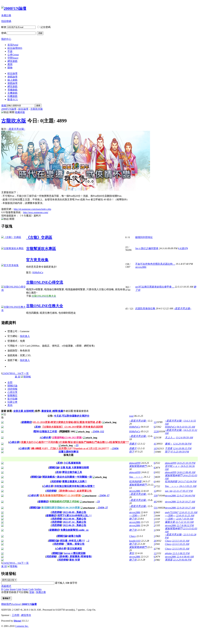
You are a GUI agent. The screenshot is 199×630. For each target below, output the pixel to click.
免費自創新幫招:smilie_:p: (74, 530)
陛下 (131, 451)
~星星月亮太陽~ (16, 129)
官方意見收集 (37, 260)
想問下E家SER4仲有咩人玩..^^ (74, 515)
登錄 (31, 592)
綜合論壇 (14, 48)
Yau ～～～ (136, 476)
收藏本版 (20, 112)
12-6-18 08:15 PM (182, 448)
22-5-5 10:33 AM (180, 540)
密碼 (3, 33)
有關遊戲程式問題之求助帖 (64, 501)
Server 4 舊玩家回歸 (75, 553)
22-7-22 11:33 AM (185, 522)
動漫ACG (12, 99)
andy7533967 (171, 512)
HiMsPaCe (37, 272)
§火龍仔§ (183, 248)
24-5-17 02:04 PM (187, 481)
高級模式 (6, 586)
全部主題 (18, 411)
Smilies (38, 589)
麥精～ (168, 443)
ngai (131, 416)
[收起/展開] (7, 112)
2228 (156, 431)
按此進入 (25, 336)
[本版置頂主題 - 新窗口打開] (2, 438)
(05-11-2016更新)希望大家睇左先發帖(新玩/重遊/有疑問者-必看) (67, 422)
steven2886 (140, 267)
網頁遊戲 (12, 61)
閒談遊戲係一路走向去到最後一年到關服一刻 (67, 476)
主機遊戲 (12, 93)
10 (13, 373)
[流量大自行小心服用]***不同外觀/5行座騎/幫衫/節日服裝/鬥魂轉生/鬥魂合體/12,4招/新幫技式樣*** (74, 442)
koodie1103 (135, 540)
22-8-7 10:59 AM (184, 518)
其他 (9, 405)
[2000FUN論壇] (13, 8)
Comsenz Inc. (22, 626)
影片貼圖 (12, 398)
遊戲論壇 (12, 76)
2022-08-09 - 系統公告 (74, 512)
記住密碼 (46, 27)
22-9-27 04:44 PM (186, 495)
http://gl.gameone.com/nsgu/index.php (32, 209)
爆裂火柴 (170, 522)
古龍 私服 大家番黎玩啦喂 (74, 467)
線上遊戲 (12, 80)
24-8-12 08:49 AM (186, 472)
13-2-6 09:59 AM (184, 437)
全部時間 (29, 411)
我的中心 (6, 39)
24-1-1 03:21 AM (187, 486)
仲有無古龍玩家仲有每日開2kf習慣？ (74, 486)
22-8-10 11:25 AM (185, 515)
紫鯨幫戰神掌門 (138, 466)
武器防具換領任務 (145, 308)
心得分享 (12, 392)
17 (108, 495)
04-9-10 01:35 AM (186, 426)
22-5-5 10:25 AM (180, 544)
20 (155, 540)
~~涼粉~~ (134, 515)
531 (155, 507)
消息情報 (12, 389)
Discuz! (17, 620)
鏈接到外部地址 (144, 237)
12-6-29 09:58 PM (182, 443)
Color (6, 589)
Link (18, 589)
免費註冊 (6, 15)
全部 (9, 382)
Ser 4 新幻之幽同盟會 (146, 248)
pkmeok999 (135, 463)
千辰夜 (168, 448)
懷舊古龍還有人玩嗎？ (74, 481)
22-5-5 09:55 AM (180, 548)
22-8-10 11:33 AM (188, 512)
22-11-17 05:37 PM (183, 491)
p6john (168, 553)
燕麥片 (133, 443)
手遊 (9, 51)
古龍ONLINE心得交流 (44, 282)
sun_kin (169, 491)
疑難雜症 (12, 395)
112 (102, 431)
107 (155, 448)
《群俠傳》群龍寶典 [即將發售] (74, 556)
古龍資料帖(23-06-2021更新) (67, 437)
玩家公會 (12, 402)
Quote (25, 589)
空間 (12, 58)
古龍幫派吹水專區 (41, 249)
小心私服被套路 (72, 463)
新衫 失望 (74, 559)
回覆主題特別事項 (69, 451)
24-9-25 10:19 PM (186, 463)
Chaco (132, 536)
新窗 (3, 411)
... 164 (18, 373)
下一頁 (25, 373)
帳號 (3, 27)
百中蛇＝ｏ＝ (172, 466)
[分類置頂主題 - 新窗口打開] (2, 432)
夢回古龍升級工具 (72, 472)
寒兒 (131, 553)
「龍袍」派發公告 (75, 544)
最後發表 (46, 411)
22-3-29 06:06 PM (182, 559)
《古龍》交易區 (39, 237)
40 (155, 501)
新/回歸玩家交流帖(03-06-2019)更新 (60, 507)
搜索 (3, 105)
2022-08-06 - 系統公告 (74, 518)
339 (155, 495)
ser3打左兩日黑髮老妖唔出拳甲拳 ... (154, 286)
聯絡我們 (6, 604)
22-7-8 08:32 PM (185, 525)
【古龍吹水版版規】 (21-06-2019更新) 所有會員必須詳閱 (72, 426)
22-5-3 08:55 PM (181, 553)
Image (13, 589)
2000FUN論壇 (8, 109)
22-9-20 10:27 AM (186, 501)
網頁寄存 (26, 615)
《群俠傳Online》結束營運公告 (74, 490)
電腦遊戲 (12, 89)
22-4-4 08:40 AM (185, 556)
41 (155, 443)
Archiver (16, 604)
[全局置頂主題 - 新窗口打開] (2, 422)
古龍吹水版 (36, 109)
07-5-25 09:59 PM (180, 451)
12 (155, 422)
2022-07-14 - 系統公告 (74, 522)
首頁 (12, 44)
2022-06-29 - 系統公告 (74, 525)
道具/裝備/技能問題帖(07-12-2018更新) (60, 495)
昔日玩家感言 (74, 548)
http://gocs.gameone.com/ (35, 212)
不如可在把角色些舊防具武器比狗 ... (155, 264)
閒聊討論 (12, 385)
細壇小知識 (74, 536)
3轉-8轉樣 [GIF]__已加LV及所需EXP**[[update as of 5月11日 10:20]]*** (70, 448)
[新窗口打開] (2, 463)
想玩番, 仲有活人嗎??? (72, 540)
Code (31, 589)
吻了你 (133, 518)
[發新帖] (26, 376)
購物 (9, 67)
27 (106, 507)
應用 (9, 64)
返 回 (17, 376)
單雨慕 (168, 559)
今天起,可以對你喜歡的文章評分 (71, 415)
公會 (13, 54)
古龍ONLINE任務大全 (44, 306)
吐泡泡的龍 (135, 481)
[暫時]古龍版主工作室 (45, 431)
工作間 (15, 615)
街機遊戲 (12, 96)
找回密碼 (6, 21)
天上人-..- (170, 437)
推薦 (60, 411)
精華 (55, 411)
